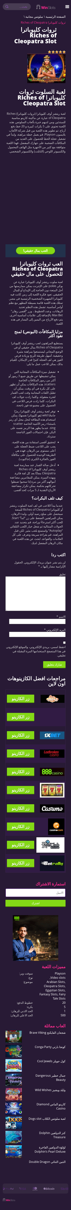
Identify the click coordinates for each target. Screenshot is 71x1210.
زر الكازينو (20, 698)
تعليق (62, 574)
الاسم (61, 617)
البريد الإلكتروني (55, 630)
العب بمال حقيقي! (35, 250)
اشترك (35, 903)
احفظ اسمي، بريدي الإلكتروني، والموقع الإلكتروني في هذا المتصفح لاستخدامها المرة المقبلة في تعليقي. (36, 651)
